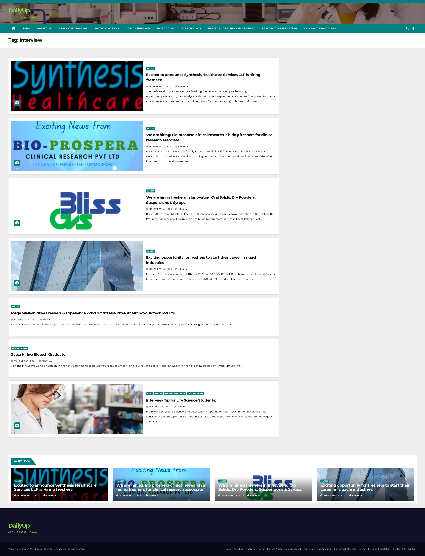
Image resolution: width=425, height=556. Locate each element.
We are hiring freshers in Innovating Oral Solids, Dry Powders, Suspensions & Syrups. (260, 487)
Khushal (183, 86)
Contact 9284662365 (320, 28)
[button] (407, 28)
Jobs (26, 28)
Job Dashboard (138, 28)
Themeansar (77, 549)
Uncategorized (19, 348)
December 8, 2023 (160, 407)
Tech (149, 394)
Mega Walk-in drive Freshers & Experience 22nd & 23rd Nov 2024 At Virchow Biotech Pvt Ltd (93, 313)
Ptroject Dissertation (279, 28)
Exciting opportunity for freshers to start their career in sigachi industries (364, 487)
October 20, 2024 (25, 361)
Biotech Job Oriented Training (231, 28)
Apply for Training (73, 28)
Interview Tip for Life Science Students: (181, 400)
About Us (44, 28)
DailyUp (19, 10)
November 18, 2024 (161, 209)
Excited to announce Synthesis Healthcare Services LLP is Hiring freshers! (55, 487)
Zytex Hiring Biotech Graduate (38, 354)
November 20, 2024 (161, 86)
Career (150, 68)
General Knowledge (175, 394)
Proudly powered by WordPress (25, 549)
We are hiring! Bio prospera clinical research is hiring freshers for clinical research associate (161, 487)
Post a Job (165, 28)
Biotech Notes (106, 28)
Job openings (191, 28)
